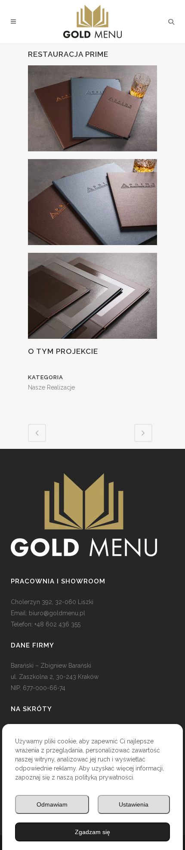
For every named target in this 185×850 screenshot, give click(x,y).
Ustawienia (133, 804)
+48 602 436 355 (57, 624)
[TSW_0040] (92, 299)
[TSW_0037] (92, 111)
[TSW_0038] (92, 205)
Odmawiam (52, 804)
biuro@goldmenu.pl (57, 613)
